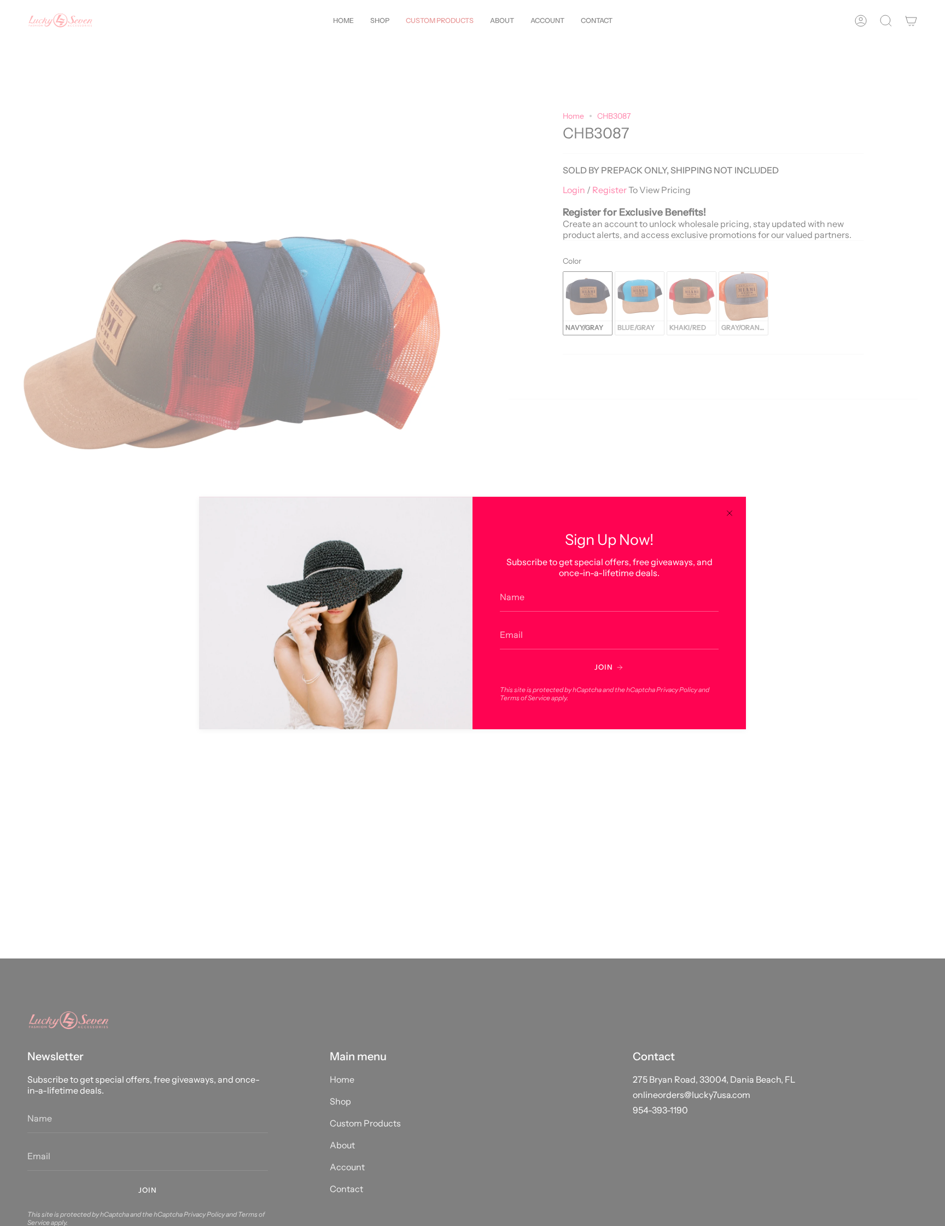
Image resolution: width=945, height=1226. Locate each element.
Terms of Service (525, 698)
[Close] (729, 513)
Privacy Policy (676, 689)
